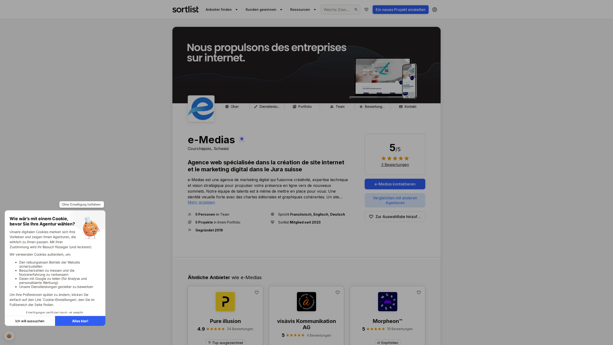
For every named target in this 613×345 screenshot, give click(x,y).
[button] (227, 214)
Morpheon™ (387, 321)
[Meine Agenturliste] (366, 9)
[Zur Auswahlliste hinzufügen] (256, 292)
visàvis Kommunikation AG (306, 324)
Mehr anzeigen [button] (201, 202)
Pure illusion (225, 321)
